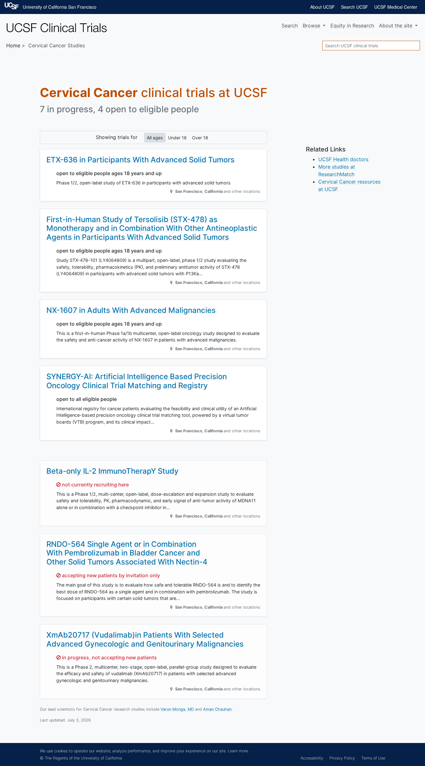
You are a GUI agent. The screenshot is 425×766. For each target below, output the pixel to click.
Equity (352, 25)
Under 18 (177, 137)
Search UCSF (354, 7)
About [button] (395, 25)
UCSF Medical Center (395, 7)
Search (290, 25)
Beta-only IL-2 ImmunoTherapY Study (112, 471)
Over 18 (200, 137)
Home (13, 45)
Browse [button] (312, 25)
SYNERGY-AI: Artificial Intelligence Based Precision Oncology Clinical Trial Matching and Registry (136, 381)
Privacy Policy (342, 758)
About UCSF (322, 7)
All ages (155, 137)
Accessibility (312, 758)
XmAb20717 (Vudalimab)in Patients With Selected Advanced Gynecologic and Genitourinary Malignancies (145, 639)
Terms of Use (373, 758)
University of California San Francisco (59, 7)
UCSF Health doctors (343, 159)
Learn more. (238, 751)
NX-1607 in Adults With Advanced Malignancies (131, 310)
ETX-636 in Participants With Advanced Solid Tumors (140, 159)
